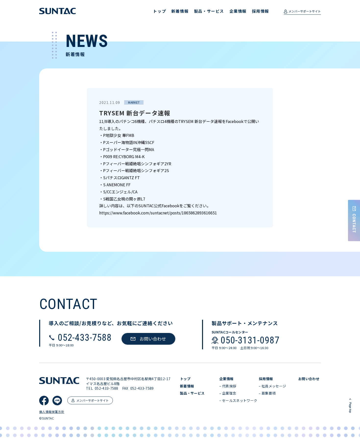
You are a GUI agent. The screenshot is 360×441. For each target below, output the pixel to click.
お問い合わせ (308, 378)
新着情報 (180, 11)
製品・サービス (209, 11)
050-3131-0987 (250, 340)
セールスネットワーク (239, 400)
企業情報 (238, 11)
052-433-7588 (85, 337)
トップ (159, 11)
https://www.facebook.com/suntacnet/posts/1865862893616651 (158, 213)
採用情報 (260, 11)
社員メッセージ (274, 386)
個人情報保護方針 (51, 411)
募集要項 (269, 393)
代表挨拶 (229, 386)
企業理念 (229, 393)
